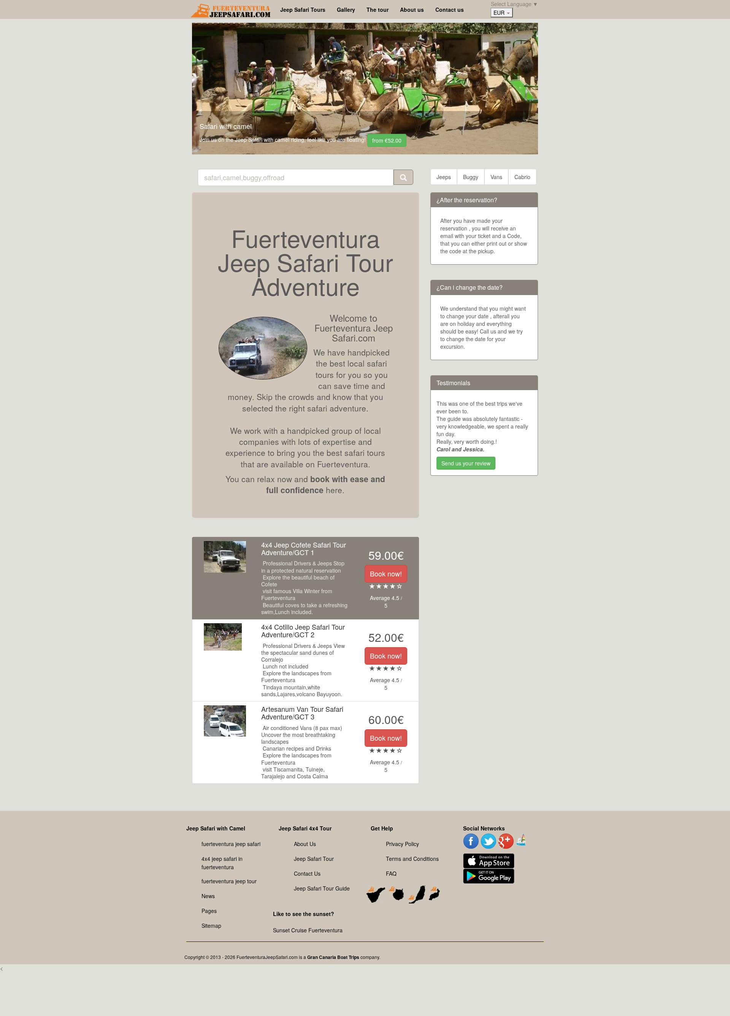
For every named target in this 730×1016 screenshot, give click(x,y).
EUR (500, 12)
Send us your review (465, 463)
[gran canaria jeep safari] (397, 892)
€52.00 (387, 140)
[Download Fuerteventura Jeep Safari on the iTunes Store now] (488, 860)
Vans (496, 177)
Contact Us (307, 873)
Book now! (386, 573)
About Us (305, 844)
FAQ (391, 873)
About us (412, 9)
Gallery (346, 9)
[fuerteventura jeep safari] (416, 892)
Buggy (470, 177)
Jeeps (443, 177)
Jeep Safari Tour (314, 858)
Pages (209, 910)
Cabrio (522, 177)
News (208, 896)
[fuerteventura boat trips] (522, 838)
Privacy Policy (402, 844)
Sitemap (211, 925)
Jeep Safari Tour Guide (322, 888)
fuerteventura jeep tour (229, 881)
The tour (378, 9)
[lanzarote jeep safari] (434, 892)
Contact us (449, 9)
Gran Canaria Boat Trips (333, 957)
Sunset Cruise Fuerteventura (308, 930)
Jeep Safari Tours (302, 9)
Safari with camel (226, 126)
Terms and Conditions (412, 858)
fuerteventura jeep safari (231, 844)
